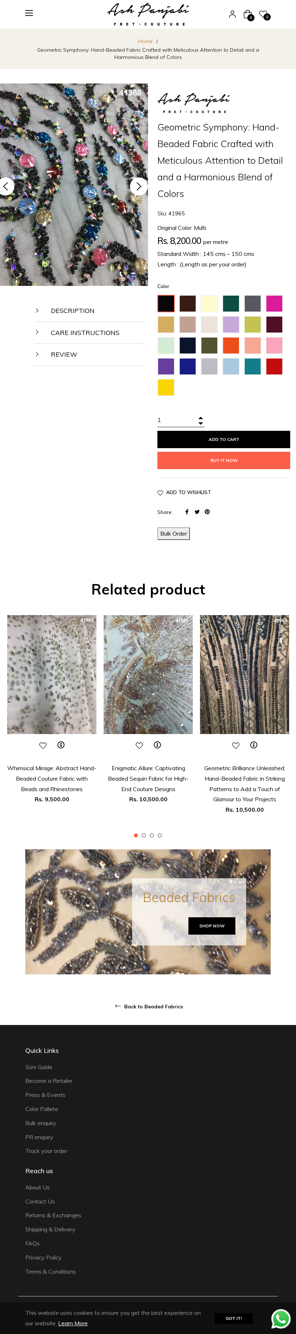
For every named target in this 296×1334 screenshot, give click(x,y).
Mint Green (168, 347)
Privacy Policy (43, 1257)
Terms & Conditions (50, 1271)
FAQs (32, 1243)
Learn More (73, 1323)
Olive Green (211, 347)
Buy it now (224, 460)
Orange (233, 344)
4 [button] (160, 835)
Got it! (234, 1318)
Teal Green (254, 368)
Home (145, 41)
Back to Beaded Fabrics (153, 1006)
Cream (211, 302)
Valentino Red (276, 368)
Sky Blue (232, 368)
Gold (167, 323)
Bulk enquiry (40, 1123)
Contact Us (40, 1201)
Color (163, 286)
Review (63, 354)
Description (72, 310)
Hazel (189, 323)
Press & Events (45, 1094)
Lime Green (254, 326)
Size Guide (38, 1067)
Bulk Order (173, 533)
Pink (275, 344)
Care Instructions (84, 333)
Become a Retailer (49, 1080)
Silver (211, 365)
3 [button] (152, 835)
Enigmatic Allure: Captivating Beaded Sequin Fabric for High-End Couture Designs (148, 778)
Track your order (46, 1150)
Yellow (168, 386)
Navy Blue (189, 347)
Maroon (276, 323)
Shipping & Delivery (50, 1229)
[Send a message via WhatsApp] (281, 1319)
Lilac (232, 323)
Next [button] (139, 186)
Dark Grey (254, 305)
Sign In (232, 14)
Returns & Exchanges (53, 1215)
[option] (52, 721)
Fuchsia (276, 302)
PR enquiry (39, 1137)
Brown (189, 302)
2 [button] (144, 835)
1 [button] (136, 835)
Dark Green (233, 305)
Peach (254, 344)
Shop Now (212, 925)
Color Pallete (41, 1108)
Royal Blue (189, 368)
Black (168, 302)
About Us (37, 1187)
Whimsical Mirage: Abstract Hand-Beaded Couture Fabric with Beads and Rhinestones (51, 778)
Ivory (211, 323)
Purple (168, 365)
